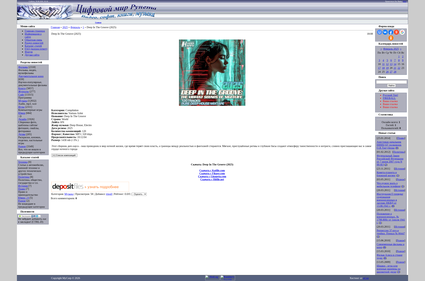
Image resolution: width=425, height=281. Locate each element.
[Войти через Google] (402, 32)
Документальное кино (30, 76)
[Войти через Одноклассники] (390, 37)
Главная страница (35, 31)
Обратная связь (33, 39)
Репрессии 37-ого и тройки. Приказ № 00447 (391, 232)
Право (21, 188)
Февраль (75, 27)
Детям (21, 134)
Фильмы (23, 67)
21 (395, 68)
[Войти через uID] (379, 32)
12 (387, 64)
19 (387, 68)
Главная (98, 22)
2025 (65, 27)
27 (391, 71)
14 (395, 64)
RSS (404, 1)
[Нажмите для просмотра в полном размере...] (212, 105)
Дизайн (22, 119)
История (23, 185)
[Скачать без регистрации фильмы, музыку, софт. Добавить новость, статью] (45, 19)
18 (383, 68)
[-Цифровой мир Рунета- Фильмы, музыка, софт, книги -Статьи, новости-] (115, 19)
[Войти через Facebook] (390, 32)
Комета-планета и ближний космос (387, 174)
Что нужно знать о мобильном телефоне (389, 185)
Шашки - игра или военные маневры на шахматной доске (388, 268)
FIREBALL (389, 98)
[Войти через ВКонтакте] (385, 32)
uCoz (366, 278)
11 (383, 64)
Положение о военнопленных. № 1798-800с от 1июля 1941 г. (391, 218)
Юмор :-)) (23, 197)
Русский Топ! (390, 95)
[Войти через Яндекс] (396, 32)
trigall (109, 194)
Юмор (21, 113)
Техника (23, 162)
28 (395, 71)
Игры (21, 106)
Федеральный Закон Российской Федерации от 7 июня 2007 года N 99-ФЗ (390, 160)
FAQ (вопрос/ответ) (36, 48)
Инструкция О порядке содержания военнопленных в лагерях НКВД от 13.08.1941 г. (390, 200)
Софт (21, 94)
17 (379, 68)
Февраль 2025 (391, 48)
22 (399, 68)
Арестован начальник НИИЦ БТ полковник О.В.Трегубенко (389, 144)
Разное (22, 146)
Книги (22, 88)
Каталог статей (33, 45)
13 (391, 64)
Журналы (23, 91)
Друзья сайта (32, 54)
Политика (23, 177)
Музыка (22, 100)
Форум (29, 51)
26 (387, 71)
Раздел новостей (34, 42)
